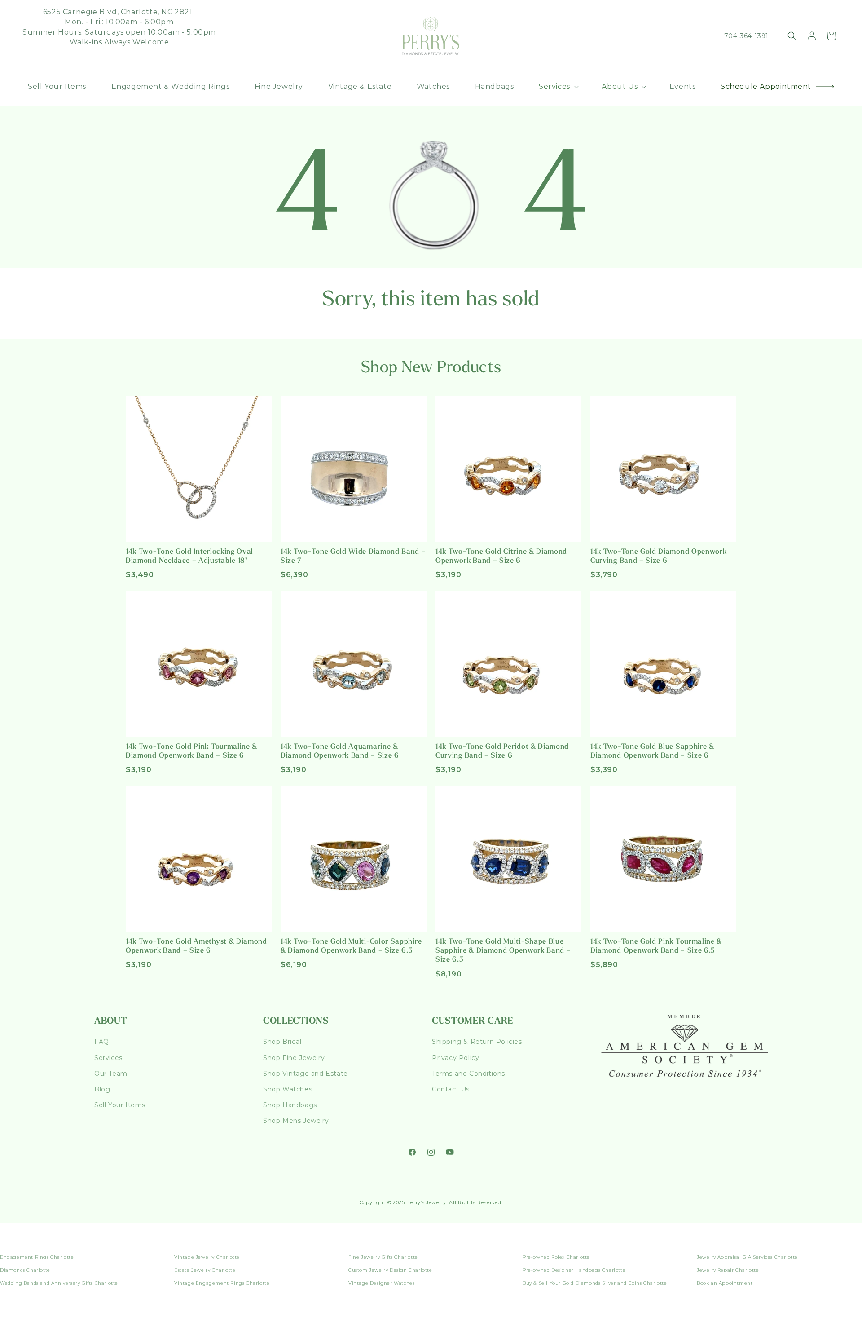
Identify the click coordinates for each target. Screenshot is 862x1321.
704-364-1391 (746, 36)
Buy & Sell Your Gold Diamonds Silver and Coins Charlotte (595, 1283)
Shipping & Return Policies (477, 1042)
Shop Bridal (282, 1042)
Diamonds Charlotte (25, 1270)
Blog (102, 1089)
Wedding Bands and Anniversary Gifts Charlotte (59, 1283)
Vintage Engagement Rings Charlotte (221, 1283)
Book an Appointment (724, 1283)
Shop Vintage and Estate (305, 1073)
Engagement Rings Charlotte (37, 1257)
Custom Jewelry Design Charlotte (390, 1270)
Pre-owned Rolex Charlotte (556, 1257)
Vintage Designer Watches (381, 1283)
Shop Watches (287, 1089)
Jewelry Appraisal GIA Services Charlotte (747, 1257)
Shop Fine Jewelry (294, 1058)
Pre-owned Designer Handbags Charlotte (574, 1270)
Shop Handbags (290, 1105)
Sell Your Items (119, 1105)
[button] (557, 87)
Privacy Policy (455, 1058)
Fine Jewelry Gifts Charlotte (383, 1257)
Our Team (111, 1073)
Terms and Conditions (468, 1073)
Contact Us (451, 1089)
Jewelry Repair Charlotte (728, 1270)
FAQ (101, 1042)
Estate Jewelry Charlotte (204, 1270)
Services (108, 1058)
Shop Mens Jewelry (296, 1121)
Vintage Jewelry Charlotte (207, 1257)
